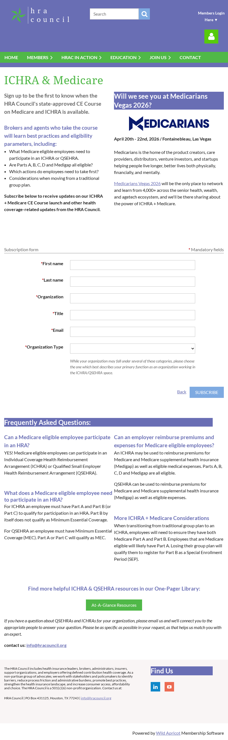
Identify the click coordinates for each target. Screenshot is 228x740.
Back (181, 391)
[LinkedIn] (155, 686)
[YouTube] (169, 686)
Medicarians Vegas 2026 (137, 183)
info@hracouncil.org (46, 645)
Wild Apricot (168, 733)
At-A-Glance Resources (114, 605)
